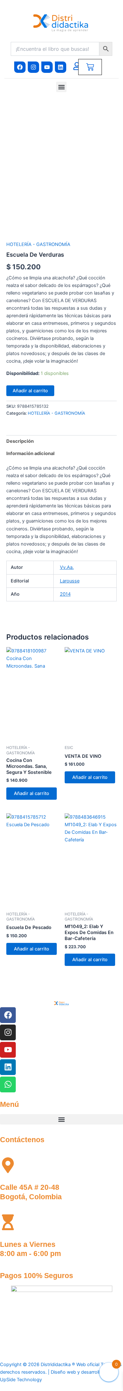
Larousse (69, 581)
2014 (65, 594)
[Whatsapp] (8, 1084)
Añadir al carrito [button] (31, 793)
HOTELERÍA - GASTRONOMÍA (38, 244)
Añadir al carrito (30, 391)
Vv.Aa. (67, 567)
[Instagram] (8, 1032)
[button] (61, 87)
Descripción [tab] (20, 441)
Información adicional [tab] (30, 453)
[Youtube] (8, 1050)
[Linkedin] (8, 1067)
